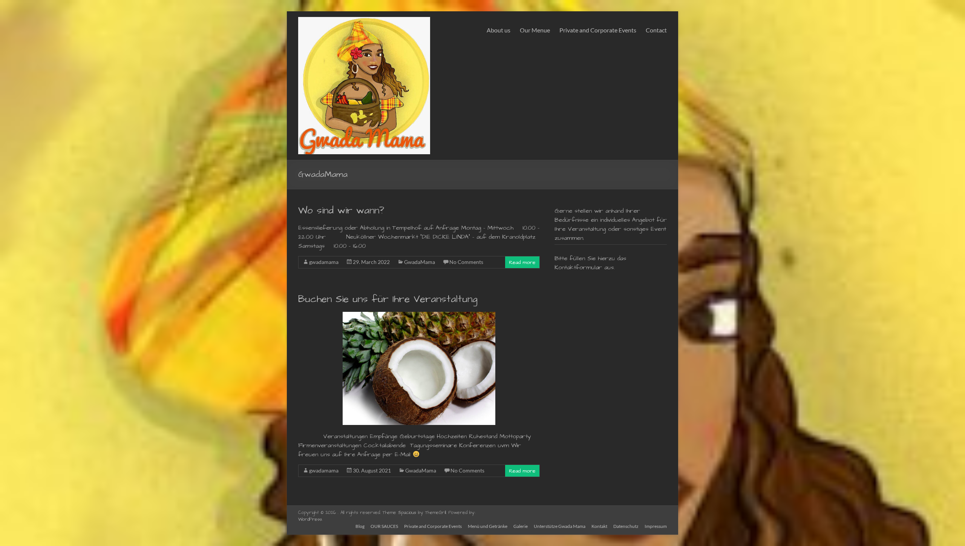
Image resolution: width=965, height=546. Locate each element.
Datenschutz (626, 526)
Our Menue (535, 30)
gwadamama (324, 262)
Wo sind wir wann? (341, 210)
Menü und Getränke (487, 526)
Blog (360, 526)
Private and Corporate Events (597, 30)
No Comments (466, 262)
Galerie (520, 526)
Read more (522, 262)
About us (498, 30)
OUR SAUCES (384, 526)
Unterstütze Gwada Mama (559, 526)
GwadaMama (419, 262)
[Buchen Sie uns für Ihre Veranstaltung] (419, 315)
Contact (656, 30)
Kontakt (599, 526)
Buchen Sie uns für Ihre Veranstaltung (388, 299)
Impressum (656, 526)
